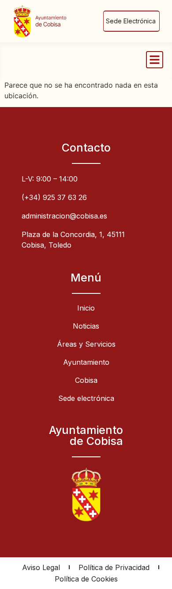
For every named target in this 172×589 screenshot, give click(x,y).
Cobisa (86, 380)
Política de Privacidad (114, 567)
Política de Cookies (86, 578)
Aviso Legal (41, 567)
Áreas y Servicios (86, 344)
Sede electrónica (86, 398)
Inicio (86, 308)
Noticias (86, 326)
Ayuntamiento (86, 362)
